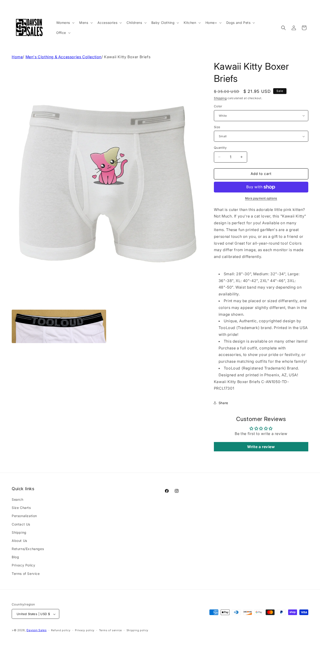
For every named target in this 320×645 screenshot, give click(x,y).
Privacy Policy (23, 565)
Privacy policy (84, 630)
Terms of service (110, 630)
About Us (19, 541)
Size (217, 127)
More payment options (261, 198)
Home (17, 56)
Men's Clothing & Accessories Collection (63, 56)
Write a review (261, 446)
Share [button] (223, 403)
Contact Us (21, 524)
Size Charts (21, 508)
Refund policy (60, 630)
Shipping (220, 98)
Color (218, 106)
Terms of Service (26, 574)
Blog (15, 557)
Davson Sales (36, 630)
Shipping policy (138, 630)
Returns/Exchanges (28, 549)
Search (17, 499)
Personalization (24, 516)
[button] (65, 23)
